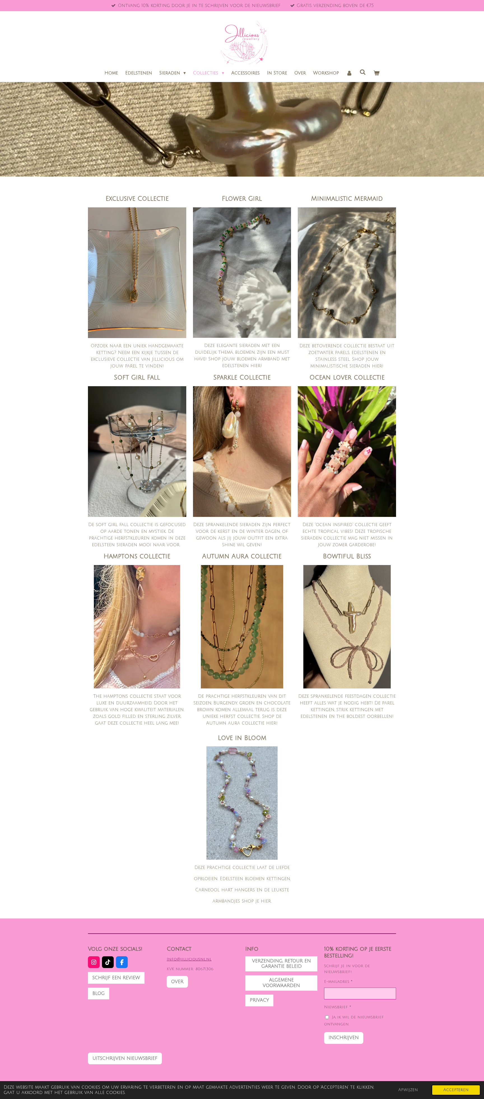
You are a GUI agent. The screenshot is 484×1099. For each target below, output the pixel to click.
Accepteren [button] (456, 1090)
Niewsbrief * (337, 1007)
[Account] (349, 73)
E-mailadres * (338, 982)
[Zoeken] (362, 72)
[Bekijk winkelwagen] (376, 73)
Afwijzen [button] (408, 1090)
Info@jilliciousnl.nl (189, 959)
